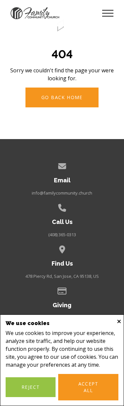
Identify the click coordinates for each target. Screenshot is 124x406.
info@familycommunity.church (62, 193)
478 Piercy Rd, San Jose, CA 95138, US (62, 276)
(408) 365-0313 (62, 235)
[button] (107, 13)
